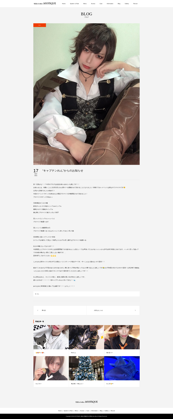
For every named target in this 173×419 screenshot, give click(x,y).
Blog (119, 3)
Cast (101, 3)
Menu (85, 3)
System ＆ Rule (74, 3)
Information (110, 3)
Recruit (135, 3)
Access (93, 3)
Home (64, 3)
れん (40, 25)
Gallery (127, 3)
